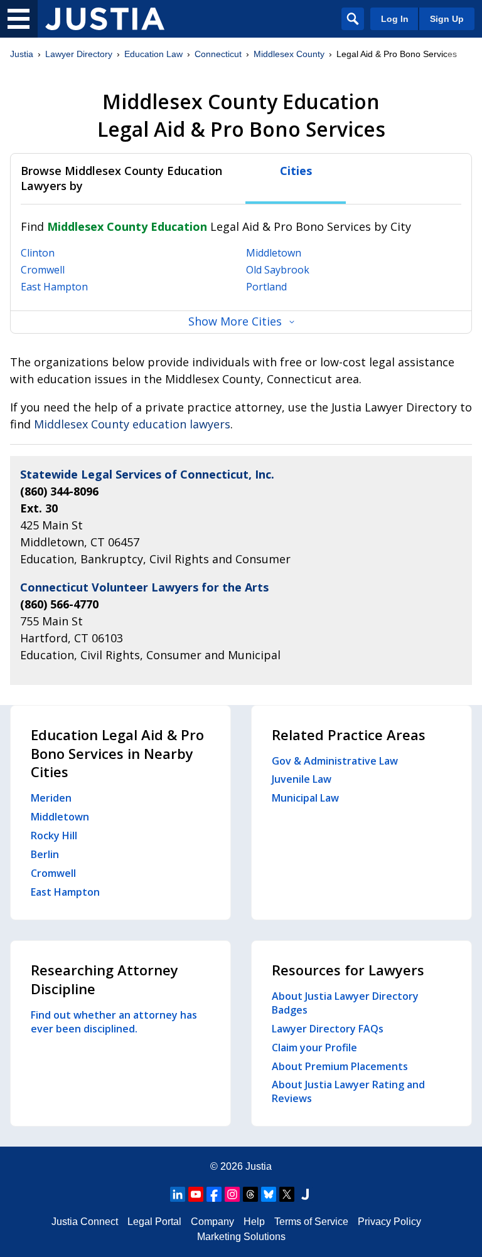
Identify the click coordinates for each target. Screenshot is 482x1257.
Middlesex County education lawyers (132, 424)
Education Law (153, 54)
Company (212, 1221)
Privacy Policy (389, 1221)
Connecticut (218, 54)
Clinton (38, 253)
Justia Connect (84, 1221)
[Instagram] (232, 1194)
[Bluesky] (268, 1194)
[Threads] (250, 1194)
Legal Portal (154, 1221)
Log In (395, 19)
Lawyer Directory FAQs (327, 1029)
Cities (296, 171)
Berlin (45, 854)
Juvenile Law (301, 779)
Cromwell (43, 270)
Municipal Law (305, 798)
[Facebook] (214, 1194)
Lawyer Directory (78, 54)
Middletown (273, 253)
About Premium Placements (340, 1066)
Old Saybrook (277, 270)
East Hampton (54, 287)
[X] (286, 1194)
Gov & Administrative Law (335, 761)
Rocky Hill (54, 835)
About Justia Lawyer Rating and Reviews (348, 1091)
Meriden (51, 798)
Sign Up (447, 19)
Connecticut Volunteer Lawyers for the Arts (144, 587)
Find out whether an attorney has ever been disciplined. (114, 1022)
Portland (266, 287)
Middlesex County (289, 54)
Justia (21, 54)
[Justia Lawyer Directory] (104, 19)
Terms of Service (311, 1221)
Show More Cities (235, 321)
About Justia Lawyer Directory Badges (345, 1003)
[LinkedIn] (177, 1194)
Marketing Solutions (241, 1236)
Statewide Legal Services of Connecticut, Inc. (147, 474)
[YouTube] (195, 1194)
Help (254, 1221)
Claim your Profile (314, 1047)
